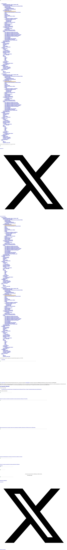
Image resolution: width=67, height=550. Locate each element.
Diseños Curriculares (6, 113)
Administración (7, 27)
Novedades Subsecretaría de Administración (35, 389)
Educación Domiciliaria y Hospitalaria (11, 18)
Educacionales (5, 48)
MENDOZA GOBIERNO (3, 480)
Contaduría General (9, 28)
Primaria (6, 13)
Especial (6, 17)
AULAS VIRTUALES (5, 69)
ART (3, 55)
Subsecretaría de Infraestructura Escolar (9, 30)
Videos (4, 45)
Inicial (5, 83)
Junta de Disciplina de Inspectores (10, 39)
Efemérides (5, 44)
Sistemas (4, 56)
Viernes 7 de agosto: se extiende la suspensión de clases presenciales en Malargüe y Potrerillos (13, 398)
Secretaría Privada (7, 6)
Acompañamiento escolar (8, 23)
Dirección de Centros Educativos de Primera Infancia (13, 12)
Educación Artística (9, 233)
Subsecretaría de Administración (8, 26)
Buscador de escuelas (6, 52)
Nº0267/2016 (27, 382)
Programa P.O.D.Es (7, 24)
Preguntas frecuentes (6, 50)
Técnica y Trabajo (7, 15)
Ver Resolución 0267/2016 (4, 386)
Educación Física (8, 21)
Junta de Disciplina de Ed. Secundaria (10, 38)
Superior (6, 93)
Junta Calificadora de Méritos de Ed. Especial (11, 36)
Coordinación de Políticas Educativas (10, 11)
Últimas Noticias (5, 66)
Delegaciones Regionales (10, 8)
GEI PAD (6, 57)
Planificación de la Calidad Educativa (10, 19)
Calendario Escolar (6, 43)
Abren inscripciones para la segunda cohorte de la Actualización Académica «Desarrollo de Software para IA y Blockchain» (17, 427)
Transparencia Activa (6, 40)
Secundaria (6, 14)
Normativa (4, 53)
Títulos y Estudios (6, 61)
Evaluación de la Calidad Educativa (10, 22)
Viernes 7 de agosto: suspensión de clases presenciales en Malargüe (10, 464)
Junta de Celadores (8, 250)
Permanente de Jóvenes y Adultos (10, 86)
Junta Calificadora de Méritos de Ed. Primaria (12, 103)
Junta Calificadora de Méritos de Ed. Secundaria (12, 33)
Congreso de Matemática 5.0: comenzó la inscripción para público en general (11, 456)
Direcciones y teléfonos (6, 51)
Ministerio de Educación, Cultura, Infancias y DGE (10, 4)
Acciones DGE (7, 223)
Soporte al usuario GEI (6, 72)
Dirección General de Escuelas (7, 5)
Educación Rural (8, 20)
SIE (5, 130)
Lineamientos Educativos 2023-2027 (10, 9)
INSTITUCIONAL (4, 3)
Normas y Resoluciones (8, 267)
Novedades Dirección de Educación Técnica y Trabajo (20, 389)
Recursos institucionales (6, 117)
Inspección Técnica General (9, 96)
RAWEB (6, 60)
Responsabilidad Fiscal (6, 41)
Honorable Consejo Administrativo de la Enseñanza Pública (14, 76)
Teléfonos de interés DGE (36, 475)
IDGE (5, 58)
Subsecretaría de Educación (7, 10)
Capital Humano (7, 29)
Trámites (4, 49)
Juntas (4, 31)
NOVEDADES (4, 65)
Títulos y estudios (7, 25)
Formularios (6, 120)
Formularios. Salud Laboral (9, 63)
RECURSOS (3, 42)
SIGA (5, 59)
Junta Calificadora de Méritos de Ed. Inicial (11, 32)
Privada (6, 16)
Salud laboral (5, 62)
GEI (2, 70)
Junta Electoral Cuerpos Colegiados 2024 (11, 110)
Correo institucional (6, 134)
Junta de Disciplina (7, 37)
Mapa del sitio (5, 64)
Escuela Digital (5, 46)
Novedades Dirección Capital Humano (7, 389)
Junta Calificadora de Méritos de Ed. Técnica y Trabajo (13, 34)
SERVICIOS (3, 47)
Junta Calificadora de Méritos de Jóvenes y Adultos (12, 35)
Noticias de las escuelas (6, 137)
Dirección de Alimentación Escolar (10, 100)
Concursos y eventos (6, 68)
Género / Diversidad (6, 54)
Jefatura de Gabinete (8, 7)
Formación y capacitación (7, 67)
